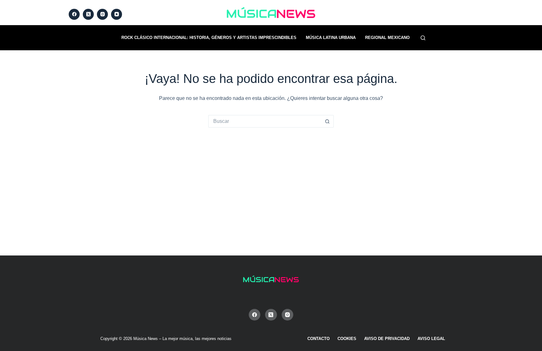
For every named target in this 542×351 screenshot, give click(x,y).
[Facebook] (74, 14)
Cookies (346, 338)
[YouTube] (116, 14)
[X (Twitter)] (88, 14)
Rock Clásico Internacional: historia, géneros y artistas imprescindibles (208, 37)
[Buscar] (423, 38)
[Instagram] (102, 14)
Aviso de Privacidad (387, 338)
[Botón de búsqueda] (327, 121)
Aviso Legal (431, 338)
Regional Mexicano (387, 37)
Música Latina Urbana (331, 37)
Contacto (318, 338)
